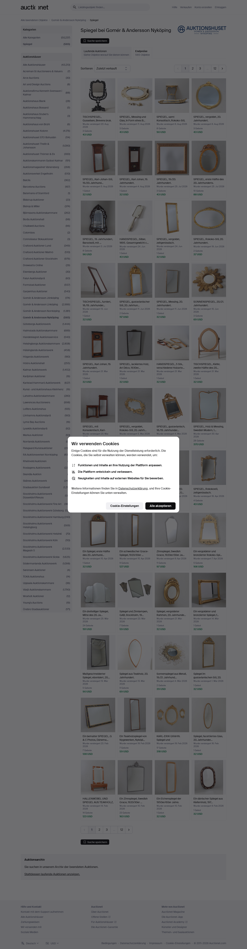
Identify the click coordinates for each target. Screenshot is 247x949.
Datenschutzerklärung (133, 488)
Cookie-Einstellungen (124, 506)
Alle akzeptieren (160, 506)
